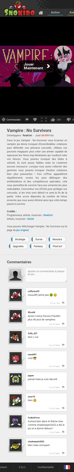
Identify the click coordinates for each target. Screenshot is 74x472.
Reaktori (48, 215)
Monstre (57, 239)
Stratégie (20, 239)
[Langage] (67, 467)
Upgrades (18, 246)
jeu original (22, 230)
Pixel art (57, 246)
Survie (38, 239)
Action (55, 12)
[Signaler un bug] (27, 119)
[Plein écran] (44, 119)
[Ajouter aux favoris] (35, 119)
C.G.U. (22, 467)
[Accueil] (41, 12)
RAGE (30, 218)
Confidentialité (46, 467)
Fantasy (38, 246)
